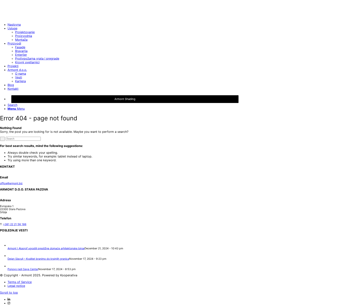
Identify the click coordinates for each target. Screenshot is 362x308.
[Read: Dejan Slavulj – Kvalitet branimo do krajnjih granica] (11, 255)
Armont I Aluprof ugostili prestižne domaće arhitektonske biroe (46, 248)
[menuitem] (124, 24)
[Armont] (28, 18)
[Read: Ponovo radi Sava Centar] (11, 266)
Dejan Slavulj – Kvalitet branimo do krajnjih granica (38, 258)
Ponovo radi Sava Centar (23, 269)
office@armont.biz (11, 183)
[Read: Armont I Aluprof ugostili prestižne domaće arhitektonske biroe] (11, 245)
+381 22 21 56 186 (14, 224)
